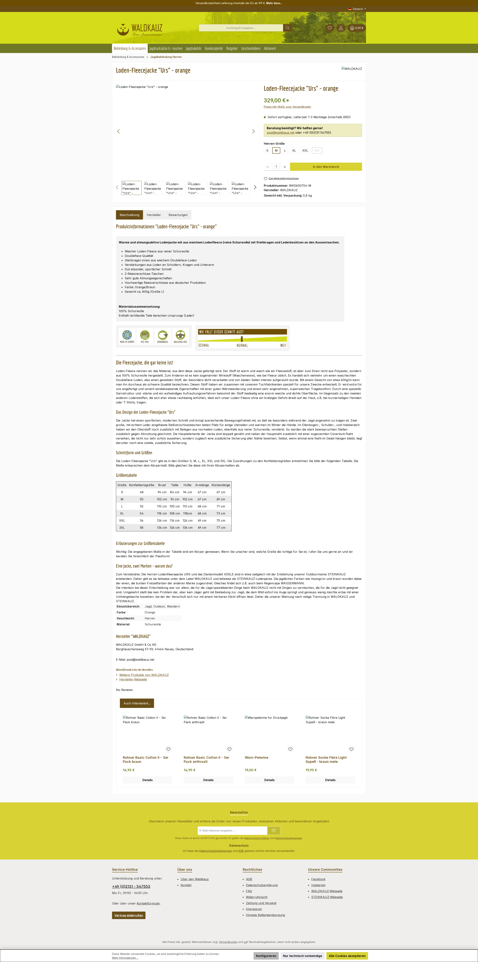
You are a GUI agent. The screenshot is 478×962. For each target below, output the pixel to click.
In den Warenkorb (326, 167)
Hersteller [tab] (154, 215)
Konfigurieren (266, 956)
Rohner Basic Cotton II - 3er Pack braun (145, 760)
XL (294, 150)
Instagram (318, 885)
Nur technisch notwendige (302, 956)
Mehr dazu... (274, 3)
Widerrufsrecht (256, 897)
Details (147, 780)
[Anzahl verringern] (267, 167)
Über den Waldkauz (195, 879)
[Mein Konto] (341, 28)
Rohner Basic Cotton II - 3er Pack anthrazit (206, 760)
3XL (318, 151)
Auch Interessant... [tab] (137, 703)
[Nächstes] (253, 131)
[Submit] (273, 830)
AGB (241, 850)
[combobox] (241, 28)
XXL (305, 150)
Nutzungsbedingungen (288, 838)
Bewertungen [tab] (178, 215)
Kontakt (186, 885)
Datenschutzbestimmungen (215, 850)
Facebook (318, 879)
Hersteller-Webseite (133, 679)
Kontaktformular (148, 903)
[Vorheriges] (119, 131)
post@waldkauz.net (280, 132)
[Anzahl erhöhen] (285, 167)
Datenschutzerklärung (262, 885)
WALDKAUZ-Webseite (326, 891)
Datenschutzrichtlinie (256, 838)
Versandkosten (228, 942)
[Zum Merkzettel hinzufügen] (168, 749)
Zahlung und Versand (261, 903)
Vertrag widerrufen (128, 915)
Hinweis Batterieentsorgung (265, 915)
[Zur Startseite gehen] (139, 29)
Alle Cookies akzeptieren (347, 956)
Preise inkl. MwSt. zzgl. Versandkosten (287, 106)
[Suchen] (287, 28)
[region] (186, 140)
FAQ (249, 891)
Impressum (254, 909)
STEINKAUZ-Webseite (327, 897)
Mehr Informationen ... (125, 957)
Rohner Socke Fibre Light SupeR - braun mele (326, 760)
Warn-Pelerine (256, 757)
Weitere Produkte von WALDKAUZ (144, 675)
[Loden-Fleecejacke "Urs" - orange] (186, 131)
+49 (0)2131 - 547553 (131, 886)
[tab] (129, 215)
